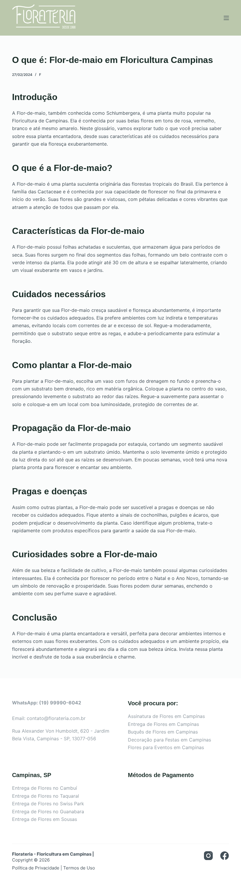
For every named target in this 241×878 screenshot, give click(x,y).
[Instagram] (208, 855)
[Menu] (226, 18)
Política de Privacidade (35, 868)
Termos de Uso (79, 868)
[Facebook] (224, 855)
